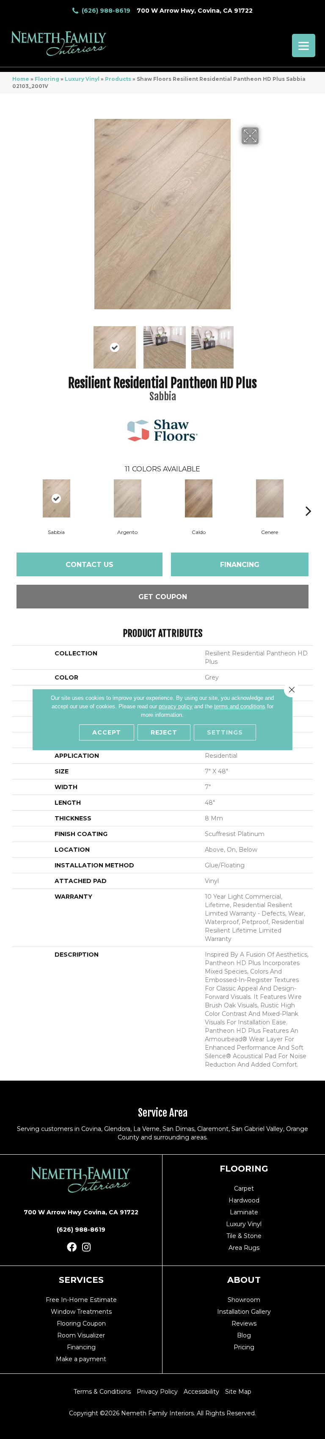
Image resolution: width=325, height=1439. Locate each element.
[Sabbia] (56, 498)
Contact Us (89, 565)
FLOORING (244, 1169)
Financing (239, 565)
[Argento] (127, 498)
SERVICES (81, 1280)
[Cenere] (269, 498)
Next (264, 343)
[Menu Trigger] (303, 45)
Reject (164, 732)
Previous (61, 343)
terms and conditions (239, 706)
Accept (106, 732)
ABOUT (244, 1280)
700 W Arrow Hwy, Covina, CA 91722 (195, 10)
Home (20, 79)
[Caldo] (198, 498)
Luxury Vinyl (82, 79)
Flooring (47, 79)
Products (118, 79)
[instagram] (86, 1247)
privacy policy (176, 706)
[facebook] (72, 1247)
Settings (225, 732)
